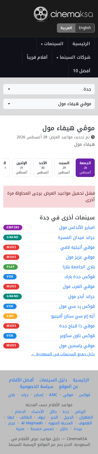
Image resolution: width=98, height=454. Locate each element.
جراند (25, 395)
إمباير (38, 395)
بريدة (78, 429)
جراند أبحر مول (81, 296)
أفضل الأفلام (21, 380)
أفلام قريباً (37, 57)
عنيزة (20, 429)
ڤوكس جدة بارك (80, 276)
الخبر (54, 417)
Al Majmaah (32, 423)
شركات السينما (73, 57)
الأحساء (37, 411)
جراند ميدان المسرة (76, 237)
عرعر (12, 423)
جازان (64, 429)
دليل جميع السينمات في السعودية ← (63, 354)
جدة (66, 411)
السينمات (52, 43)
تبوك (41, 417)
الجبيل (69, 417)
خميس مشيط (42, 429)
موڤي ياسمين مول (77, 346)
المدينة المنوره (60, 423)
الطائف (26, 417)
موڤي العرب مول (79, 286)
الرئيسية (81, 43)
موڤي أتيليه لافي (77, 247)
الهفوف (85, 423)
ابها (10, 417)
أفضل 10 (81, 71)
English (85, 27)
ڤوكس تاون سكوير (77, 335)
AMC (53, 395)
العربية (66, 27)
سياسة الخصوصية (36, 386)
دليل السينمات (53, 380)
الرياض (80, 411)
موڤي (68, 395)
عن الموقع (68, 386)
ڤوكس (84, 395)
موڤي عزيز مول (80, 257)
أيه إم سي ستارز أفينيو (73, 316)
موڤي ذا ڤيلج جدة (77, 326)
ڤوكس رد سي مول (77, 306)
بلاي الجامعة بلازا (79, 267)
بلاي (11, 395)
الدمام (20, 411)
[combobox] (49, 89)
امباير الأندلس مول (77, 227)
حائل (53, 411)
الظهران (86, 417)
